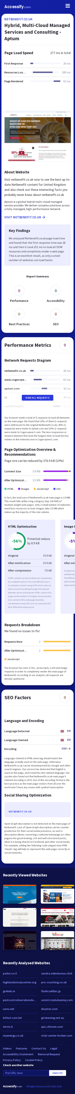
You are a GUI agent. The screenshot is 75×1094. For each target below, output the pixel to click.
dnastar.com (49, 1009)
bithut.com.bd (12, 1018)
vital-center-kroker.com (56, 1035)
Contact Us (38, 1048)
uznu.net (8, 1009)
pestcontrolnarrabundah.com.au (20, 1000)
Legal (53, 1048)
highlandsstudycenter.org (19, 982)
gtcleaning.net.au (52, 1018)
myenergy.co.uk (13, 1035)
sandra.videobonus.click (56, 973)
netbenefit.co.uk (18, 19)
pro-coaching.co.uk (54, 982)
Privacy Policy (12, 1060)
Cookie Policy (33, 1060)
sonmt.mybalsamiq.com (57, 1000)
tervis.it (8, 1026)
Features (21, 1048)
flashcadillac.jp (51, 991)
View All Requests (37, 397)
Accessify (17, 7)
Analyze (57, 1073)
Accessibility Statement (18, 1054)
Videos (7, 1048)
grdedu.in (9, 991)
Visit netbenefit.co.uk (22, 217)
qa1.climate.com (52, 1026)
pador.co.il (10, 973)
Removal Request (49, 1054)
